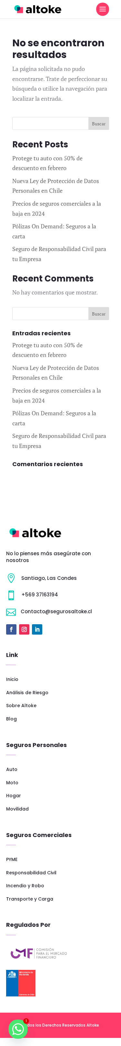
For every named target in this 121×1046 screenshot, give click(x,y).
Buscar (99, 124)
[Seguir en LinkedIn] (37, 629)
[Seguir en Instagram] (24, 629)
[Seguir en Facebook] (11, 629)
